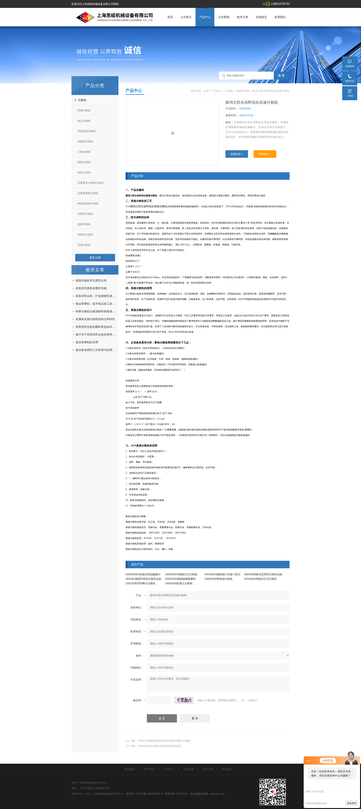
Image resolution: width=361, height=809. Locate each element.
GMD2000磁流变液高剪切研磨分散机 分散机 (164, 740)
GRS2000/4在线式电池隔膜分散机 (146, 574)
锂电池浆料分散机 (88, 203)
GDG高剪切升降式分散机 (140, 583)
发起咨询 (351, 803)
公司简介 (186, 17)
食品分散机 (84, 120)
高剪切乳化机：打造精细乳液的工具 (96, 295)
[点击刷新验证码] (183, 700)
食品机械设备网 (199, 793)
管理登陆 (170, 793)
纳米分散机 (84, 172)
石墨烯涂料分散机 (88, 193)
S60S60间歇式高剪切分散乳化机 (263, 574)
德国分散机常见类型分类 (91, 280)
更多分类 (95, 257)
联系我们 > (265, 154)
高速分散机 (84, 244)
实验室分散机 (85, 141)
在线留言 (261, 17)
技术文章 (242, 17)
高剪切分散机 (85, 213)
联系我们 (280, 17)
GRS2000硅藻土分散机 (179, 583)
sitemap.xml (217, 793)
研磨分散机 (84, 110)
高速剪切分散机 (86, 131)
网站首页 (129, 769)
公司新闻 (223, 17)
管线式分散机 (85, 234)
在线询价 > (236, 154)
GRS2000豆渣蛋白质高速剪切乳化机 (159, 746)
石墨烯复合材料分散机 (90, 182)
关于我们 (149, 769)
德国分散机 (84, 162)
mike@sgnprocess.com (93, 782)
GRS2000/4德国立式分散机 (181, 574)
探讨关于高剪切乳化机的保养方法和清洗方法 (96, 334)
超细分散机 (84, 224)
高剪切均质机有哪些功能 (91, 288)
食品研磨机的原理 (87, 342)
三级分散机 (84, 151)
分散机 (82, 100)
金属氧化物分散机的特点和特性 (95, 319)
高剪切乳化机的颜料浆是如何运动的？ (96, 326)
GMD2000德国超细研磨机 (180, 578)
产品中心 (205, 17)
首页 (170, 17)
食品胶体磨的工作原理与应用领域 (96, 349)
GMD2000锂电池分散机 (219, 578)
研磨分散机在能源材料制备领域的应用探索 (96, 311)
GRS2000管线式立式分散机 (260, 578)
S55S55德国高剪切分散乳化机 (143, 578)
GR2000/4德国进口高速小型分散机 (225, 574)
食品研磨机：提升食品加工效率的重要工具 (96, 303)
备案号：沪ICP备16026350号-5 (144, 793)
